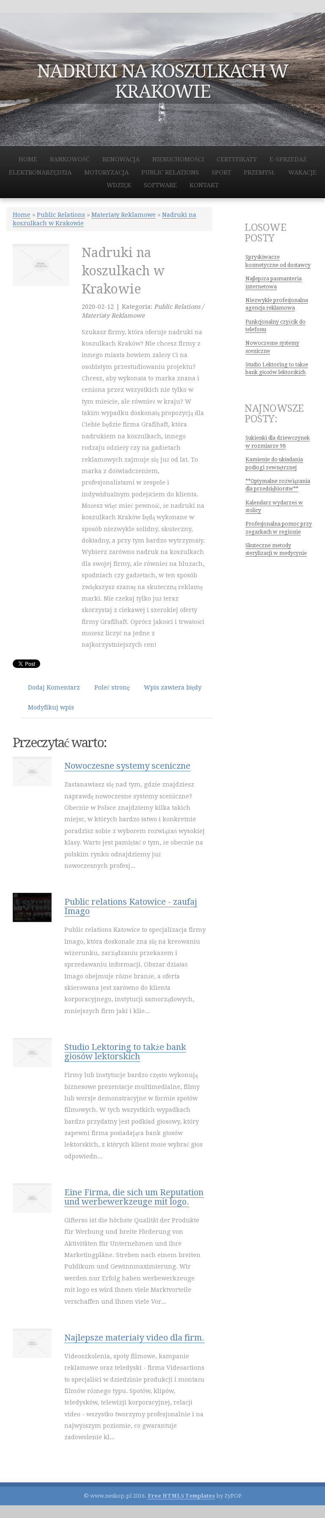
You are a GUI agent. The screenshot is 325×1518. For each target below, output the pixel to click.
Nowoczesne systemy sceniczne (127, 766)
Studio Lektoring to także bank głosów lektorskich (125, 1051)
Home (21, 214)
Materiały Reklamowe (123, 214)
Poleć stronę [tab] (111, 687)
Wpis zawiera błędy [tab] (172, 687)
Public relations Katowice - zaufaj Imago (130, 906)
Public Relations (61, 214)
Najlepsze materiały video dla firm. (134, 1337)
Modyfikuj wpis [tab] (51, 707)
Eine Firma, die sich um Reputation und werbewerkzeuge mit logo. (134, 1197)
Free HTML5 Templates (181, 1496)
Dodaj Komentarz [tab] (54, 687)
